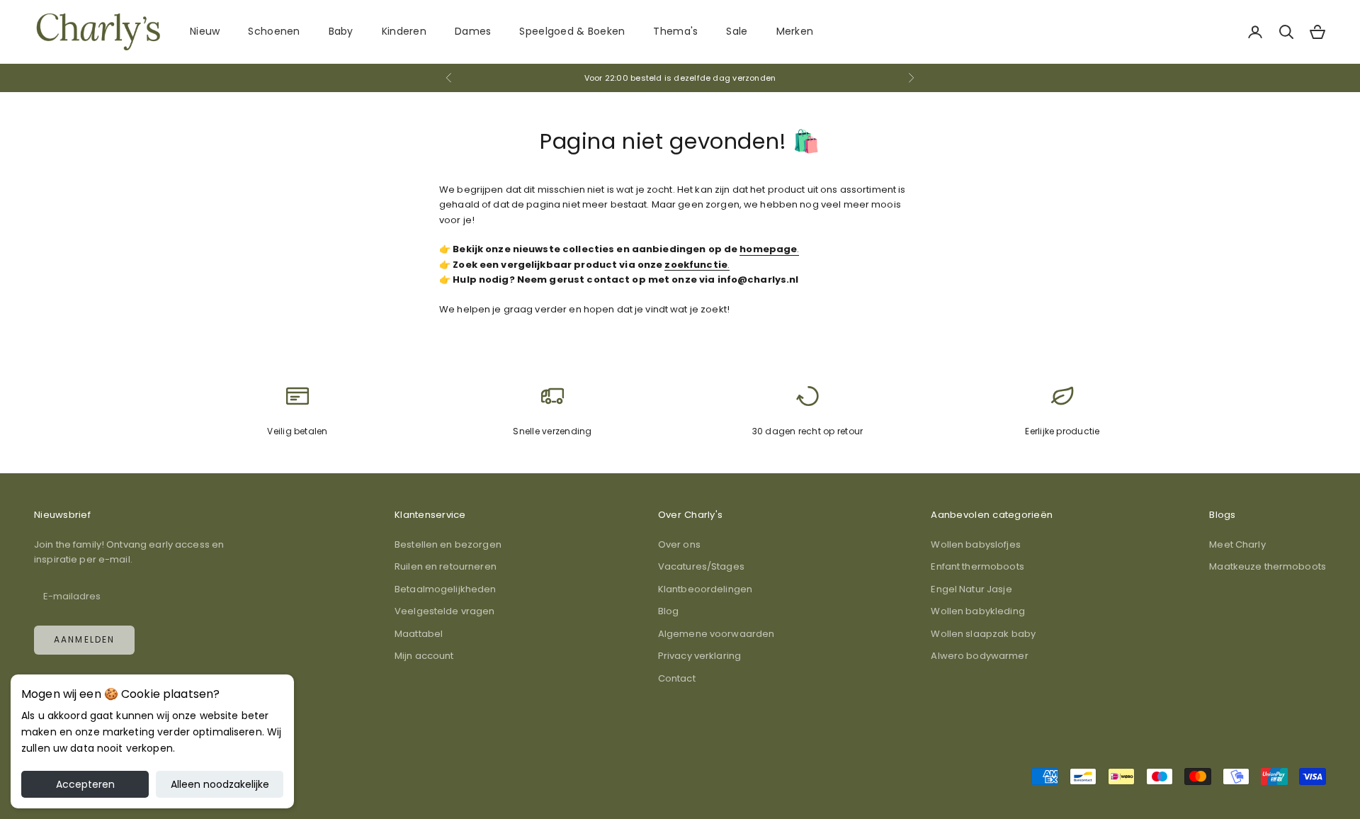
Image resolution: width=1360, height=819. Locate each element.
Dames (473, 31)
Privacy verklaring (699, 655)
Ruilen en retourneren (446, 566)
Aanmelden (84, 639)
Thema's (675, 31)
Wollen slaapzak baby (983, 633)
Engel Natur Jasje (971, 589)
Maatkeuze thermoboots (1267, 566)
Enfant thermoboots (977, 566)
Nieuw (205, 31)
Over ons (679, 544)
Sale (736, 31)
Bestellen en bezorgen (448, 544)
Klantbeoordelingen (705, 589)
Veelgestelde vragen (444, 611)
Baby (341, 31)
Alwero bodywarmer (979, 655)
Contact (677, 678)
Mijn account (424, 655)
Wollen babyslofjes (975, 544)
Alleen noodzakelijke (220, 784)
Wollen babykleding (977, 611)
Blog (668, 611)
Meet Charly (1237, 544)
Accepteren (85, 784)
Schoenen (274, 31)
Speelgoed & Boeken (572, 31)
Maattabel (419, 633)
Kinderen (404, 31)
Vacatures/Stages (701, 566)
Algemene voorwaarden (716, 633)
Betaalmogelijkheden (445, 589)
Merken (795, 31)
